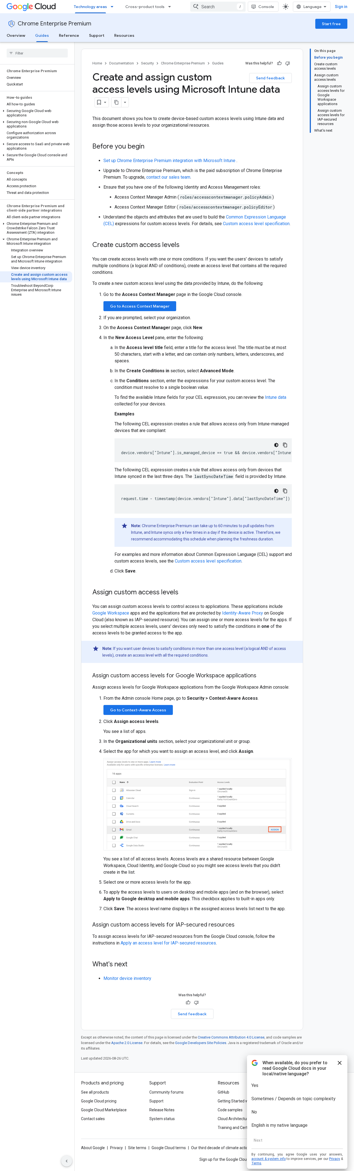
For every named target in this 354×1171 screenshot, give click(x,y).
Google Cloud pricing (98, 1101)
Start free (331, 23)
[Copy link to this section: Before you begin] (149, 147)
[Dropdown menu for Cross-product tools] (171, 6)
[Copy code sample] (285, 445)
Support (96, 35)
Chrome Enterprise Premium (54, 23)
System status (162, 1119)
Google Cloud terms (169, 1148)
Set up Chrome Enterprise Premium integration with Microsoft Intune (169, 160)
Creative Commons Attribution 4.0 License (231, 1037)
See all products (95, 1092)
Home (97, 63)
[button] (36, 113)
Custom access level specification (256, 223)
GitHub (223, 1092)
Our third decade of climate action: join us (227, 1148)
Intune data (275, 397)
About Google (93, 1148)
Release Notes (162, 1110)
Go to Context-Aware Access (138, 709)
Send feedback (270, 78)
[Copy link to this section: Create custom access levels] (185, 245)
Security (147, 63)
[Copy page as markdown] (116, 102)
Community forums (166, 1092)
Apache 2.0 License (126, 1043)
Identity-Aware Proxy (242, 613)
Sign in (341, 6)
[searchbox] (37, 53)
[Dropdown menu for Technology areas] (113, 6)
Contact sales (93, 1119)
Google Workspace (110, 613)
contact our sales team (168, 177)
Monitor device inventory (127, 978)
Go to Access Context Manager (140, 306)
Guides (42, 35)
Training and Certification (239, 1127)
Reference (69, 35)
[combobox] (218, 7)
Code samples (230, 1110)
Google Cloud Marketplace (104, 1110)
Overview (16, 35)
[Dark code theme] (276, 445)
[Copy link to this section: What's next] (133, 964)
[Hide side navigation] (66, 1161)
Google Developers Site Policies (200, 1043)
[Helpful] (279, 63)
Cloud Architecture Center (240, 1119)
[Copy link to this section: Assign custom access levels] (183, 592)
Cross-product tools (145, 6)
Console (266, 6)
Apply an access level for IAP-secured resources (168, 943)
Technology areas (90, 6)
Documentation (121, 63)
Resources (124, 35)
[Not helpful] (287, 63)
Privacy (116, 1148)
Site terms (137, 1148)
